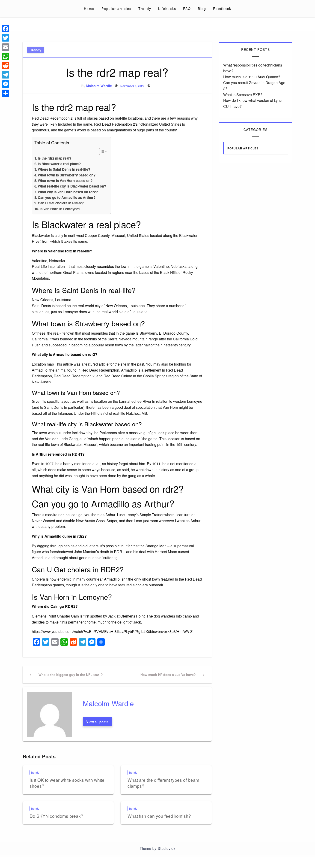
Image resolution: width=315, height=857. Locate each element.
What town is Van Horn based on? (65, 180)
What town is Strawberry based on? (66, 175)
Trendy (144, 8)
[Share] (5, 93)
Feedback (222, 8)
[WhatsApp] (5, 56)
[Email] (5, 47)
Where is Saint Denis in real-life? (64, 169)
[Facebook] (5, 28)
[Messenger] (5, 84)
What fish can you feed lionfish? (159, 816)
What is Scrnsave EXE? (242, 94)
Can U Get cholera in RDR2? (61, 203)
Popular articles (116, 8)
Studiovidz (166, 848)
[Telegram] (5, 74)
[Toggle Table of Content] (101, 151)
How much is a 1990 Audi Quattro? (251, 76)
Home (89, 8)
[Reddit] (5, 65)
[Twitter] (5, 37)
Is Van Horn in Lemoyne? (60, 208)
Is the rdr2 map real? (54, 158)
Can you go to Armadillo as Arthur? (66, 197)
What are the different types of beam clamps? (163, 783)
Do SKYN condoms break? (56, 816)
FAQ (187, 8)
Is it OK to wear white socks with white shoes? (67, 783)
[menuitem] (89, 8)
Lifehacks (167, 8)
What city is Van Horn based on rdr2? (68, 191)
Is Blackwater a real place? (59, 163)
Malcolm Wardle (99, 85)
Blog (202, 8)
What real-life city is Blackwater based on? (72, 186)
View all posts (97, 721)
